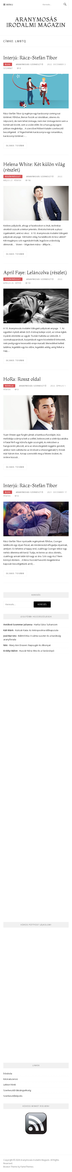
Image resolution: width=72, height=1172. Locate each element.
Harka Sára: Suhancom (45, 624)
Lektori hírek (9, 1084)
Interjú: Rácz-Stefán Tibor (30, 58)
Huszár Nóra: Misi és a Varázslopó (36, 650)
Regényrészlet (13, 176)
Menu (9, 4)
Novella (9, 386)
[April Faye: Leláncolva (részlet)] (36, 305)
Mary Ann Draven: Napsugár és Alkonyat (30, 645)
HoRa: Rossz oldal (22, 379)
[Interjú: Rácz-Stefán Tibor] (36, 90)
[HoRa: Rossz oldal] (36, 412)
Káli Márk (8, 630)
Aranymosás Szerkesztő (29, 64)
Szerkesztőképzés (12, 1095)
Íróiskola (7, 1073)
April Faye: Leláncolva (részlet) (35, 272)
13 (29, 283)
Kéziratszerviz (10, 1079)
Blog (7, 64)
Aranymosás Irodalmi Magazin (36, 22)
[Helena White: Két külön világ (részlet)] (36, 203)
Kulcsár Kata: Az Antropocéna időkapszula (36, 630)
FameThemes (27, 1166)
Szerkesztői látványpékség (17, 1090)
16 (29, 180)
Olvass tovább (15, 145)
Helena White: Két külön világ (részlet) (34, 167)
